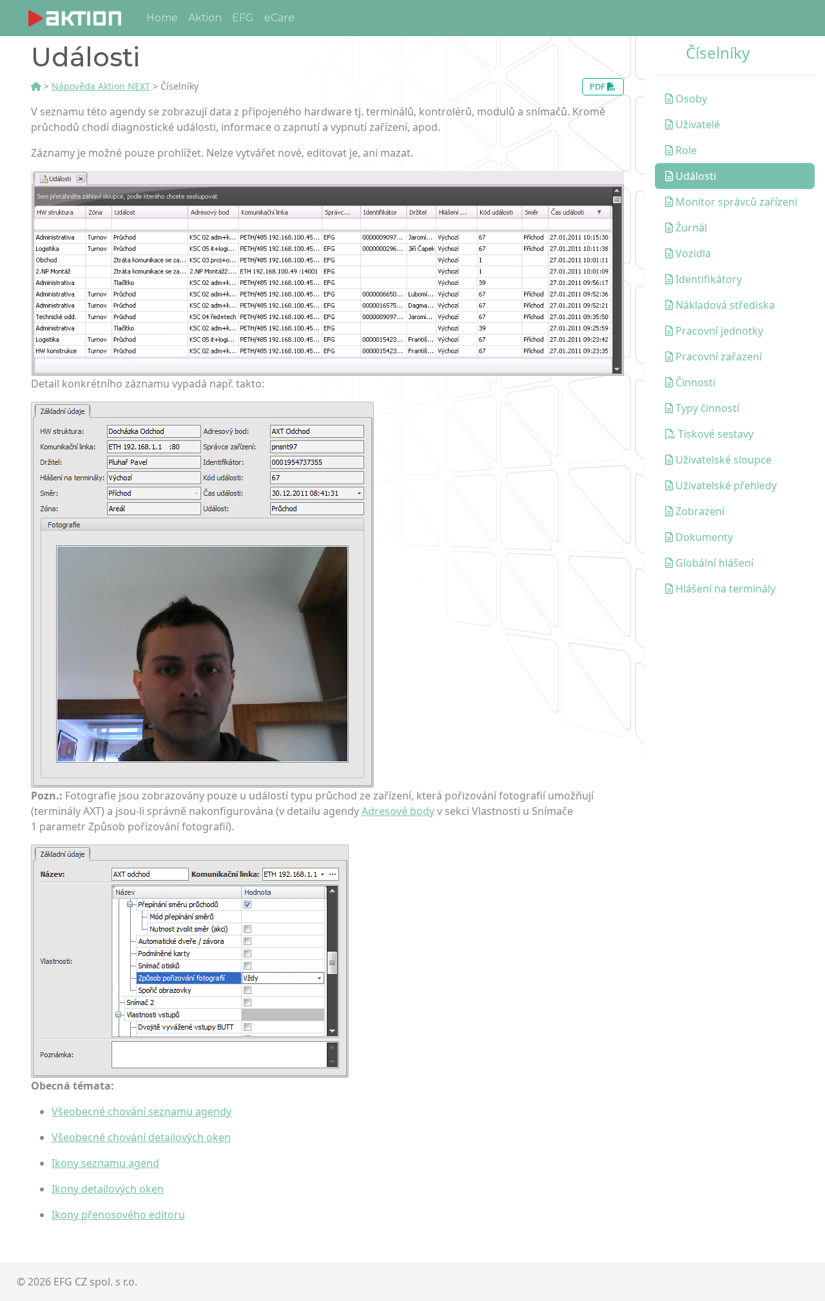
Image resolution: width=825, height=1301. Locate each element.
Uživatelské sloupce (722, 460)
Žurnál (690, 227)
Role (685, 150)
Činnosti (694, 382)
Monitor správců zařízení (735, 202)
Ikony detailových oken (108, 1189)
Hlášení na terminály (724, 589)
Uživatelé (696, 124)
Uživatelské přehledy (725, 485)
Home (162, 18)
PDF (598, 86)
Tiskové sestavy (714, 434)
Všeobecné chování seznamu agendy (141, 1111)
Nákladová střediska (724, 305)
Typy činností (706, 408)
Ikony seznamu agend (105, 1163)
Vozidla (692, 253)
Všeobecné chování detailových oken (141, 1137)
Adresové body (398, 811)
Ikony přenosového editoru (118, 1215)
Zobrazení (698, 511)
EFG (243, 18)
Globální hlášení (713, 563)
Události (694, 176)
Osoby (690, 99)
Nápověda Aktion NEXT (101, 86)
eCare (279, 18)
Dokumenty (703, 537)
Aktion (205, 18)
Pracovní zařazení (717, 356)
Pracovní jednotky (718, 331)
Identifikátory (707, 279)
